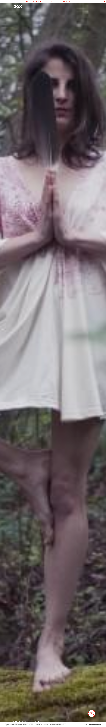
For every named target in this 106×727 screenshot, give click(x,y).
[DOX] (18, 6)
